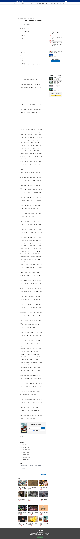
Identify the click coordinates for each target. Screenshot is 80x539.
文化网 (23, 18)
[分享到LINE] (22, 29)
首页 (14, 3)
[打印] (28, 29)
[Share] (18, 489)
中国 (20, 3)
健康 (37, 3)
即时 (17, 3)
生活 (57, 3)
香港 (34, 3)
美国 (23, 3)
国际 (25, 3)
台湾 (31, 3)
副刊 (20, 18)
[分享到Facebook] (20, 29)
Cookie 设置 (40, 537)
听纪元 (43, 3)
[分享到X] (24, 29)
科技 (49, 3)
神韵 (60, 3)
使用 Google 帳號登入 (37, 430)
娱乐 (52, 3)
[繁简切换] (32, 29)
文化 (55, 3)
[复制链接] (26, 28)
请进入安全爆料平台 (55, 60)
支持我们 (55, 95)
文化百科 (25, 18)
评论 (28, 3)
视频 (40, 3)
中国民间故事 (29, 18)
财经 (46, 3)
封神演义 (23, 436)
